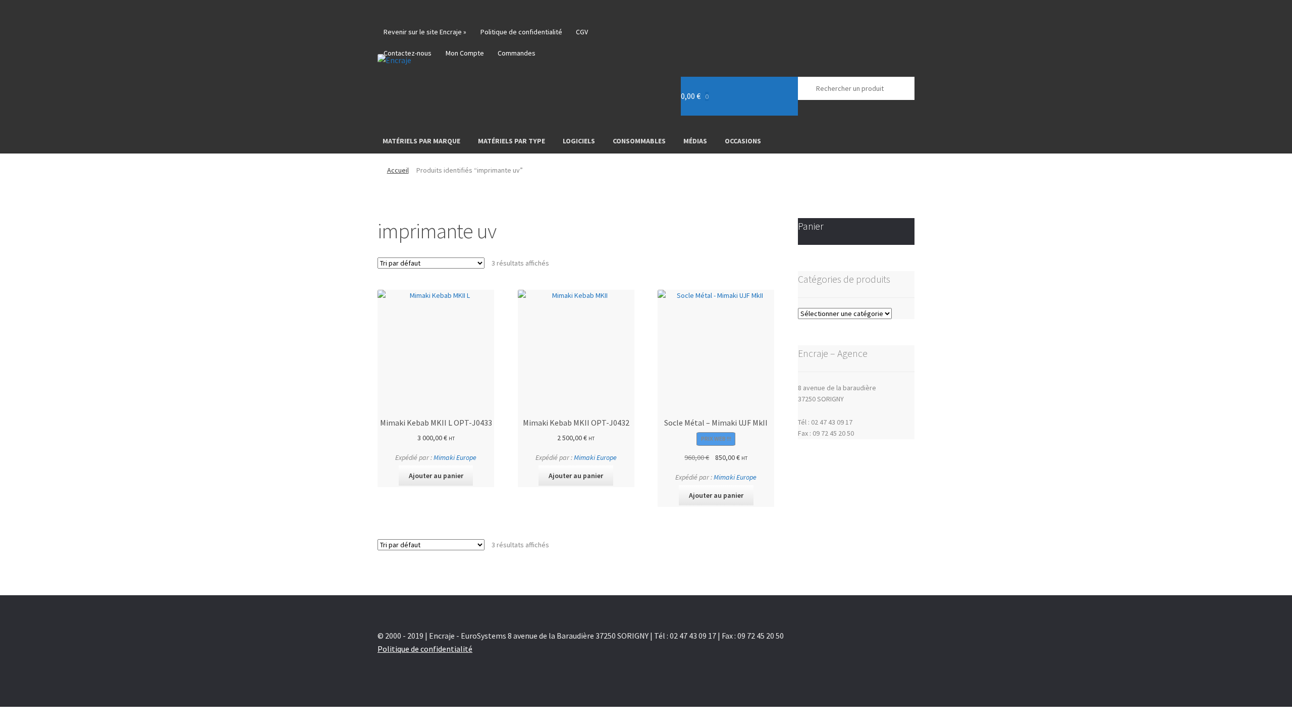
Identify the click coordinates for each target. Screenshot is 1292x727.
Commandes (516, 53)
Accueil (398, 170)
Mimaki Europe (455, 457)
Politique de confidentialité (521, 31)
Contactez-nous (408, 53)
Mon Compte (465, 53)
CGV (582, 31)
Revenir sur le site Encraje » (425, 31)
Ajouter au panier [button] (436, 475)
